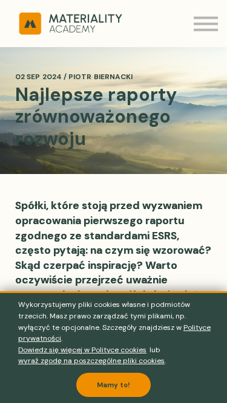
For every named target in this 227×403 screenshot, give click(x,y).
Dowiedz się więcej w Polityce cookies (82, 350)
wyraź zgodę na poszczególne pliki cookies (91, 361)
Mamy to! (113, 385)
